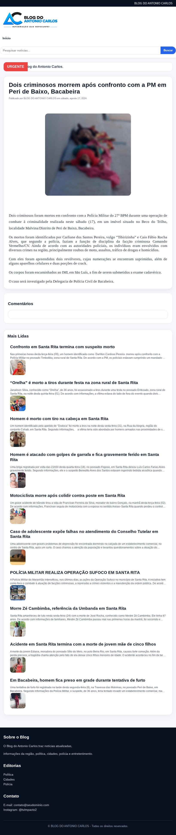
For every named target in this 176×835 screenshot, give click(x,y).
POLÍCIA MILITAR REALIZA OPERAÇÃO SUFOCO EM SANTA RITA (75, 572)
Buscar (168, 50)
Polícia (7, 784)
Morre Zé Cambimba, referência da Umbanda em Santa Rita (68, 608)
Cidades (9, 779)
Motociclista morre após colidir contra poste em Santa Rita (67, 495)
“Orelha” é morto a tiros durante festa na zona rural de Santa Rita (74, 382)
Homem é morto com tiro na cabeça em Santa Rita (59, 418)
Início (7, 38)
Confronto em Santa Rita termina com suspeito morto (62, 347)
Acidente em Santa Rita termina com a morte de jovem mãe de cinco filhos (83, 644)
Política (8, 774)
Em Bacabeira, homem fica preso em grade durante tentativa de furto (77, 680)
